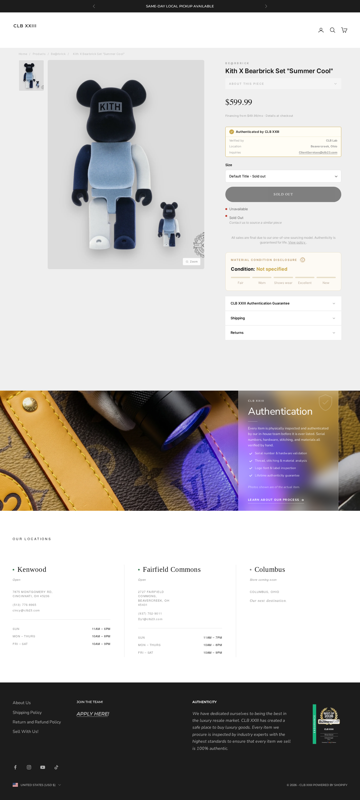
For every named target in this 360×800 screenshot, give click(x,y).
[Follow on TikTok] (56, 767)
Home (23, 54)
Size (228, 165)
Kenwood (31, 569)
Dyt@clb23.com (150, 619)
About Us (22, 703)
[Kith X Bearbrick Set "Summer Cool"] (31, 75)
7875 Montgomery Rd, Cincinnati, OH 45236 (33, 594)
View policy (297, 242)
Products (39, 54)
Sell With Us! (25, 731)
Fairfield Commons (172, 569)
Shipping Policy (27, 712)
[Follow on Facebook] (15, 767)
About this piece (246, 84)
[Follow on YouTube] (42, 767)
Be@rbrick (58, 54)
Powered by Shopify (330, 785)
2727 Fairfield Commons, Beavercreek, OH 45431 (153, 598)
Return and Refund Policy (37, 722)
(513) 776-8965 (24, 604)
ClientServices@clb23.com (318, 152)
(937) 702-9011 (150, 613)
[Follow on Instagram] (29, 767)
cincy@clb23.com (26, 610)
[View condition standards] (302, 260)
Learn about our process (273, 500)
